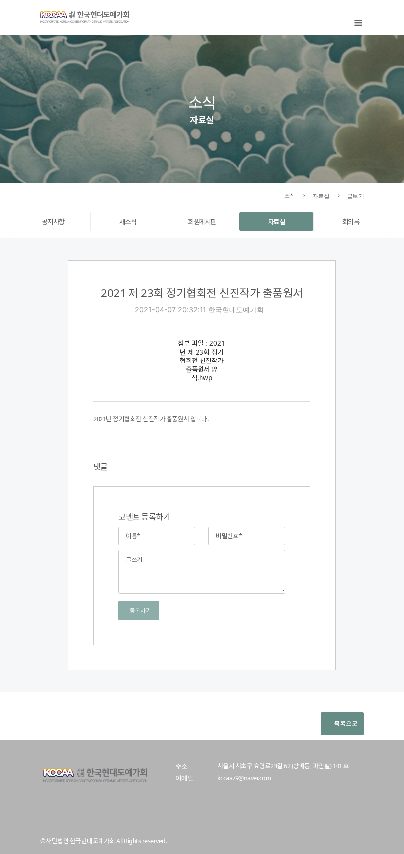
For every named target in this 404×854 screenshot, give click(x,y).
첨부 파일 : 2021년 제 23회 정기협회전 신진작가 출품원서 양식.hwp (201, 360)
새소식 (127, 221)
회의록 (351, 221)
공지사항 (53, 221)
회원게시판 (202, 221)
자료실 (276, 221)
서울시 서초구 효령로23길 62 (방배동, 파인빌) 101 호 (283, 766)
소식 (289, 195)
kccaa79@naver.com (244, 778)
